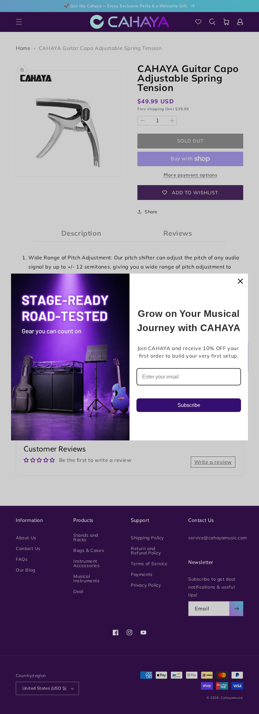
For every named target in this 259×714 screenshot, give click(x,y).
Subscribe (189, 405)
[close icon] (240, 281)
